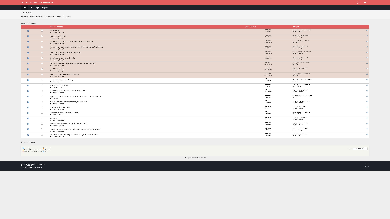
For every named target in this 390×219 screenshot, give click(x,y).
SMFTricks (30, 166)
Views (254, 27)
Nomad (297, 75)
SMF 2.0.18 (24, 164)
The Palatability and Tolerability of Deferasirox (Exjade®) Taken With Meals (74, 135)
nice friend (59, 87)
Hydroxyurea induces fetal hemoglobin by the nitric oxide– (69, 102)
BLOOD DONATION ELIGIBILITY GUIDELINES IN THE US (68, 91)
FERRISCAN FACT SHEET (58, 36)
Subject (52, 27)
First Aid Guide (54, 31)
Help (31, 8)
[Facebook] (367, 166)
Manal (296, 64)
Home (24, 8)
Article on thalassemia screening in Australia (64, 113)
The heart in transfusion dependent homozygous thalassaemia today (72, 63)
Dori (57, 98)
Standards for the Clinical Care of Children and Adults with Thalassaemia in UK (75, 96)
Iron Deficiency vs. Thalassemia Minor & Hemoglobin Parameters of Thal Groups (76, 47)
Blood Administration (57, 69)
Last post (296, 27)
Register (45, 8)
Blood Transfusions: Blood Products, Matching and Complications (71, 41)
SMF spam (187, 158)
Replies (247, 27)
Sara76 (297, 70)
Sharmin (297, 42)
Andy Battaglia (60, 32)
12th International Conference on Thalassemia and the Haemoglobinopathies (75, 129)
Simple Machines (40, 164)
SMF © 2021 (31, 164)
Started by (59, 27)
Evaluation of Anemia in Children (60, 107)
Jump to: (350, 148)
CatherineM (59, 114)
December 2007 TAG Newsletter (60, 85)
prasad (58, 82)
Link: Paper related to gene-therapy (61, 80)
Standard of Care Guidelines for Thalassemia (64, 74)
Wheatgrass (53, 118)
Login (37, 8)
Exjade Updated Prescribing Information (63, 58)
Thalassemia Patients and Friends (38, 2)
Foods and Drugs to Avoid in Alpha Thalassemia (65, 52)
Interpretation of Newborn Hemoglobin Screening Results (68, 124)
